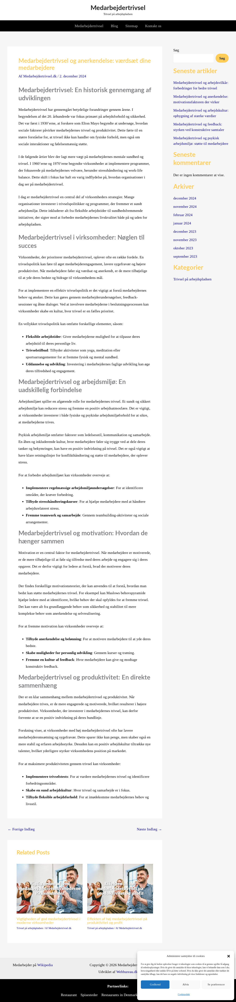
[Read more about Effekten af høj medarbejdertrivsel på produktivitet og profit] (120, 888)
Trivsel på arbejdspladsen (30, 928)
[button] (228, 956)
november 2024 (185, 206)
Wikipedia (45, 965)
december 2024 (184, 198)
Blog (114, 26)
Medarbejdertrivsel (118, 8)
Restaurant (69, 995)
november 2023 (185, 240)
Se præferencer (216, 984)
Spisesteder (89, 995)
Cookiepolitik (184, 994)
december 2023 (184, 231)
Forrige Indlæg (21, 829)
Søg (176, 50)
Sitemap (131, 26)
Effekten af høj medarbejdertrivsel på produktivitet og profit (117, 921)
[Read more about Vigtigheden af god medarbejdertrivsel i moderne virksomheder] (50, 888)
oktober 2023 (183, 248)
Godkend (155, 984)
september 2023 (185, 256)
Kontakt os (153, 26)
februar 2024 (182, 215)
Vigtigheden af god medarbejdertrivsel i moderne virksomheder (48, 921)
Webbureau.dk (127, 972)
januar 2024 (182, 223)
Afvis (186, 984)
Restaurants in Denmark (119, 995)
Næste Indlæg (149, 829)
